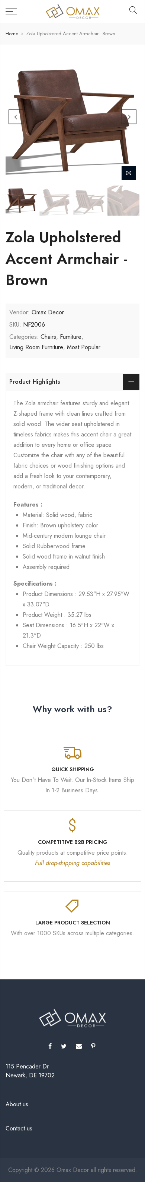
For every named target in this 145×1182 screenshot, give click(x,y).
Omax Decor (48, 312)
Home (12, 33)
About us (17, 1104)
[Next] (129, 116)
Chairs (48, 337)
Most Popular (83, 347)
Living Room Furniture (36, 347)
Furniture (70, 337)
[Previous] (16, 116)
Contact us (19, 1128)
